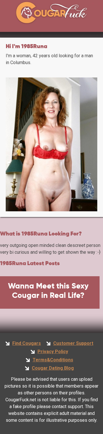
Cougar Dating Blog (53, 368)
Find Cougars (26, 343)
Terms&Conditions (53, 360)
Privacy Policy (52, 351)
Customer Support (73, 343)
